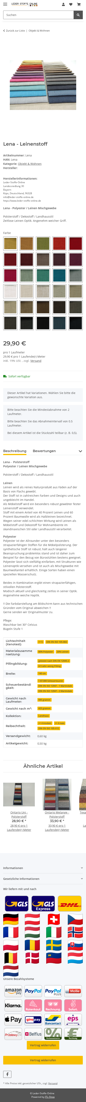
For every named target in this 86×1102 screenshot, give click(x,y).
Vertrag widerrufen (43, 1045)
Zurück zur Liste (15, 30)
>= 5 (40, 642)
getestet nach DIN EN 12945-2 (53, 660)
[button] (63, 4)
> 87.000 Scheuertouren (50, 680)
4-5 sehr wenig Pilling (49, 666)
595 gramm (44, 699)
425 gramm (44, 708)
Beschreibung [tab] (14, 451)
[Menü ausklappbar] (5, 2)
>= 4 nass (59, 723)
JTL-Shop (50, 1097)
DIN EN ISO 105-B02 (56, 642)
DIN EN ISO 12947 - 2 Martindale (55, 691)
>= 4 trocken (44, 723)
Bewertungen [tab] (44, 451)
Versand (35, 361)
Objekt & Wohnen (30, 164)
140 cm (42, 673)
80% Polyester (45, 651)
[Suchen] (78, 15)
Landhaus (43, 715)
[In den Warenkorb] (6, 43)
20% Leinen (63, 651)
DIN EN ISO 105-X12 (48, 728)
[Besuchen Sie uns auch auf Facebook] (7, 1074)
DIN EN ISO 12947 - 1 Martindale (55, 685)
